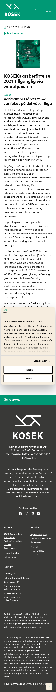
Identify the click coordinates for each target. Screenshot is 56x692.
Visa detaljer (40, 360)
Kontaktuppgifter (13, 582)
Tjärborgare (10, 557)
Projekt (34, 547)
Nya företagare (38, 535)
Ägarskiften (36, 543)
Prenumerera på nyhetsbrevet (12, 587)
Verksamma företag (40, 539)
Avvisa (28, 378)
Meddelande (15, 33)
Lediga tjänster (11, 553)
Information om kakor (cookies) (12, 599)
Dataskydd (9, 574)
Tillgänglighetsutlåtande (16, 578)
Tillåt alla (28, 369)
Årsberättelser (11, 549)
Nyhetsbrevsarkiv (12, 594)
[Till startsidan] (13, 9)
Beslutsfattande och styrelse (14, 543)
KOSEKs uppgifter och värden (13, 536)
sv (36, 10)
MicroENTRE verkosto (37, 552)
